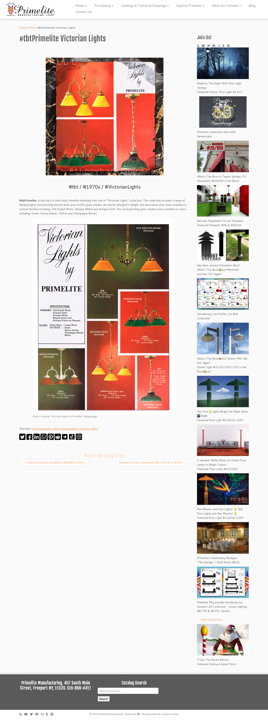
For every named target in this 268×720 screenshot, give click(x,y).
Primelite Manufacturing (110, 714)
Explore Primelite (189, 5)
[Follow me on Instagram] (220, 46)
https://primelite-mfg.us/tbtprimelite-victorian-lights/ (65, 429)
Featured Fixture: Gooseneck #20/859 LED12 (54, 462)
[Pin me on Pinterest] (229, 46)
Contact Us (84, 11)
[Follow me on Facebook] (215, 46)
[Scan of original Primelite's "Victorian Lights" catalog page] (104, 316)
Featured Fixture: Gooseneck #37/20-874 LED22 (152, 462)
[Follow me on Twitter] (209, 46)
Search (103, 699)
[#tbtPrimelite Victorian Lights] (104, 116)
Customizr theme (169, 714)
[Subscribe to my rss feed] (199, 46)
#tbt (32, 28)
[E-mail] (204, 46)
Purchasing (103, 5)
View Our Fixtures (225, 5)
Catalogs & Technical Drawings (144, 5)
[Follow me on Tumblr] (225, 46)
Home (80, 5)
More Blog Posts (211, 620)
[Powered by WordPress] (138, 713)
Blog (252, 5)
